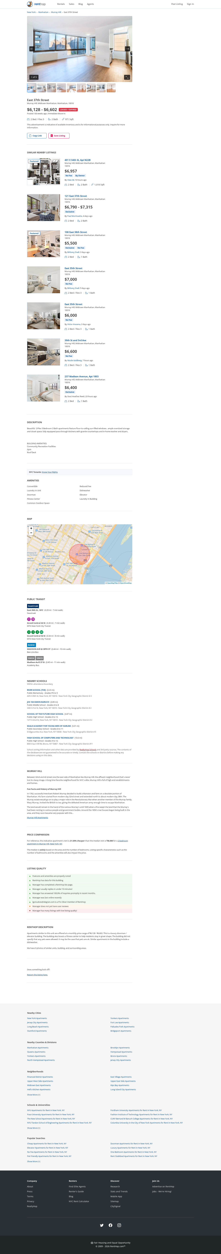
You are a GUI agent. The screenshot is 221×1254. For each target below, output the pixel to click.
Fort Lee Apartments (119, 1022)
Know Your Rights (50, 472)
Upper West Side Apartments (40, 1081)
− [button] (31, 533)
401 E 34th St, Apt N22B (78, 159)
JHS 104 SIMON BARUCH (38, 702)
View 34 (70, 180)
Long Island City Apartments (123, 1089)
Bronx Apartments (118, 1056)
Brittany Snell (73, 252)
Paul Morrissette (74, 216)
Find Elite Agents (77, 1186)
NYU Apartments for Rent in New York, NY (45, 1110)
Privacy (30, 1201)
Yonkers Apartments (119, 1018)
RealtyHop (32, 1206)
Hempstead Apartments (121, 1051)
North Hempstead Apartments (41, 1060)
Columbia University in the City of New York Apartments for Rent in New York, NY (146, 1122)
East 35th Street (73, 268)
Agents (90, 4)
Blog (80, 4)
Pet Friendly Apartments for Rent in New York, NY (49, 1156)
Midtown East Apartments (39, 1085)
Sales (71, 4)
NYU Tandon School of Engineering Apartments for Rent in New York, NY (59, 1122)
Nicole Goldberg (74, 360)
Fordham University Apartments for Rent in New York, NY (136, 1110)
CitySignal (115, 1206)
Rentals (61, 4)
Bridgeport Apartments (120, 1030)
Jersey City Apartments (37, 1022)
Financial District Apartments (40, 1076)
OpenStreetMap (126, 583)
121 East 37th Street (76, 195)
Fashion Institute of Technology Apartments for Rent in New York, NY (141, 1114)
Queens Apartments (36, 1051)
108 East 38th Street (76, 232)
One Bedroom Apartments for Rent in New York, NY (133, 1152)
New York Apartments (37, 1018)
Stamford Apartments (37, 1030)
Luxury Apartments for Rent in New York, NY (130, 1147)
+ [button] (31, 528)
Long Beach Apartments (38, 1026)
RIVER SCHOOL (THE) (36, 690)
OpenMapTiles (112, 583)
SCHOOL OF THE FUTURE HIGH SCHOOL (45, 714)
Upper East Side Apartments (123, 1081)
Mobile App (116, 1196)
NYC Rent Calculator (79, 1201)
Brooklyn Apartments (120, 1047)
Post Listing (177, 4)
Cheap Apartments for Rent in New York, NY (46, 1143)
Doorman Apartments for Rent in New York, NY (131, 1143)
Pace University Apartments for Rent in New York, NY (50, 1114)
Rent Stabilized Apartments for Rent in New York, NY (133, 1156)
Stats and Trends (119, 1191)
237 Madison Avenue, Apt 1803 (82, 376)
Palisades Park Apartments (122, 1026)
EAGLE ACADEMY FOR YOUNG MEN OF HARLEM (49, 726)
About (30, 1186)
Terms (30, 1196)
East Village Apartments (121, 1076)
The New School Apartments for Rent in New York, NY (51, 1118)
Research (115, 1186)
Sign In (190, 4)
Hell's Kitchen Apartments (38, 1089)
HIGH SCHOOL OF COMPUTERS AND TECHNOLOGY (50, 737)
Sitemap (114, 1201)
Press (29, 1191)
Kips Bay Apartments (119, 1085)
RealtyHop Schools (88, 749)
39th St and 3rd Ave (75, 340)
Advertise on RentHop (163, 1186)
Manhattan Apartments (37, 1047)
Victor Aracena (73, 324)
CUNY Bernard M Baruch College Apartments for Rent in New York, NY (141, 1118)
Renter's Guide (76, 1191)
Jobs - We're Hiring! (162, 1191)
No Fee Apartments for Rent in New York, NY (47, 1152)
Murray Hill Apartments (37, 817)
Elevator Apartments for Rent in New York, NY (47, 1147)
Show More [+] (33, 1094)
